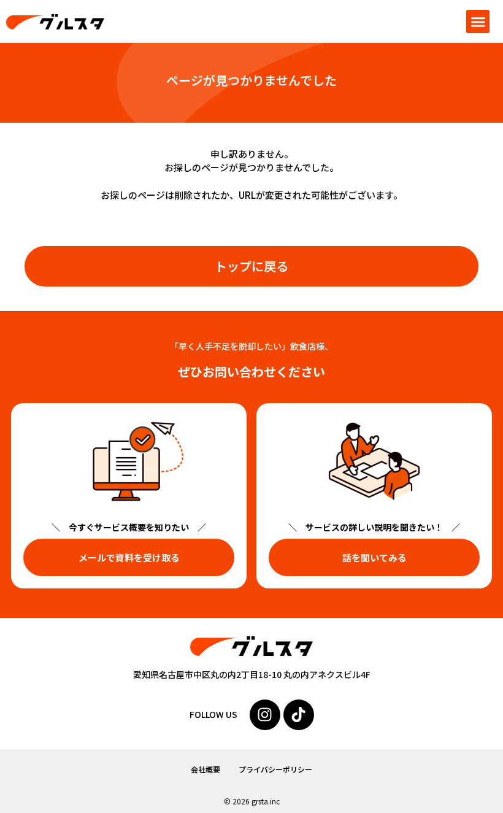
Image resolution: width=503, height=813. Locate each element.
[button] (478, 21)
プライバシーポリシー (275, 769)
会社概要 (205, 769)
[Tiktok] (298, 714)
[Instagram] (265, 714)
